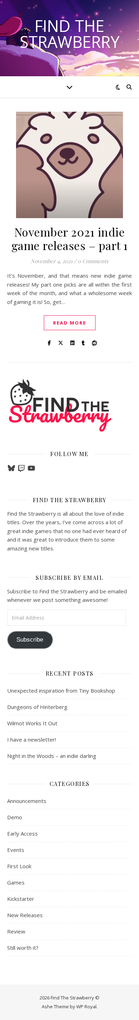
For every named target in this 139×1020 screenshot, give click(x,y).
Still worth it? (22, 947)
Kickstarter (20, 898)
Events (15, 849)
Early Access (22, 833)
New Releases (25, 915)
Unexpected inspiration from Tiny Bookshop (61, 690)
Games (16, 882)
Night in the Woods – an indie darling (51, 755)
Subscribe (29, 639)
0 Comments (93, 261)
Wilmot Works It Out (32, 723)
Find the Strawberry (69, 34)
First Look (19, 866)
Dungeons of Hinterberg (37, 706)
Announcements (26, 800)
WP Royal (86, 1006)
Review (16, 931)
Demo (14, 817)
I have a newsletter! (31, 739)
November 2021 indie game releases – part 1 (69, 238)
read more (69, 323)
